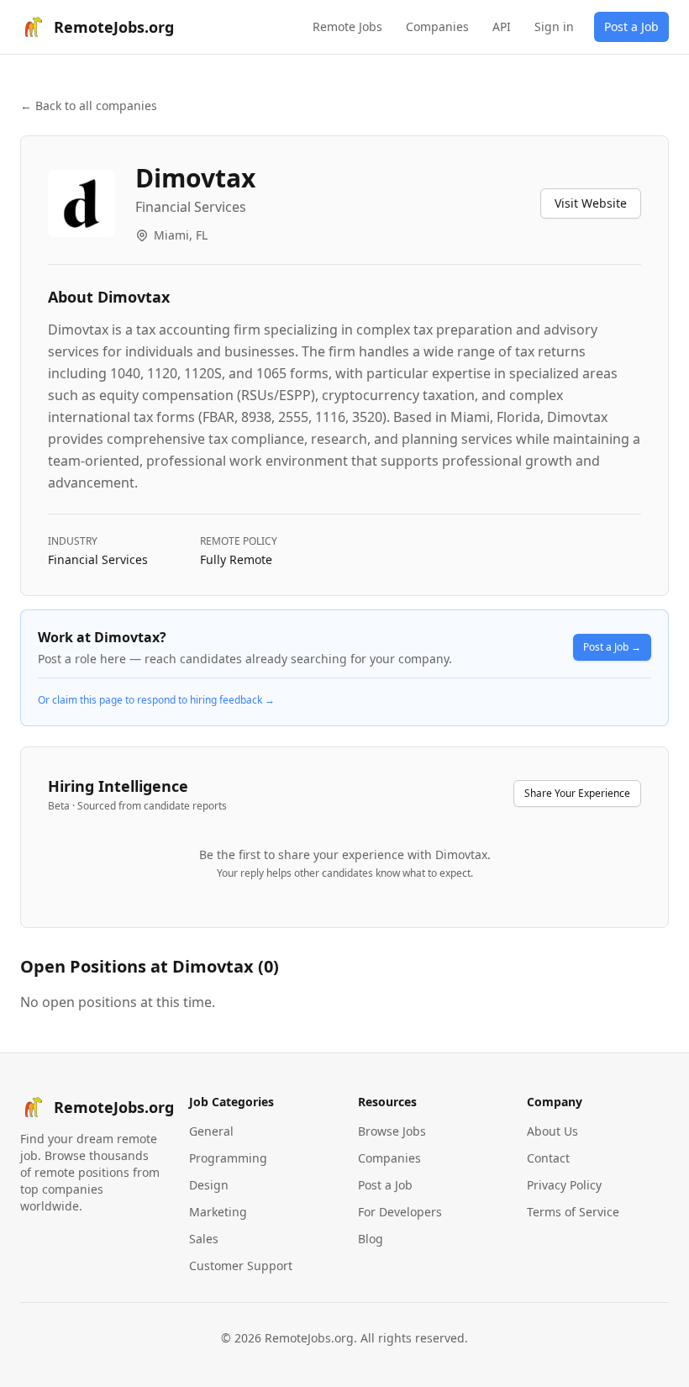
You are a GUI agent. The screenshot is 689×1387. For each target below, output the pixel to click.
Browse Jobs (392, 1131)
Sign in (554, 26)
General (211, 1131)
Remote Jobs (347, 26)
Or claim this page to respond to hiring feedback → (156, 700)
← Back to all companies (88, 105)
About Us (552, 1131)
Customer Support (240, 1266)
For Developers (400, 1212)
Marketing (218, 1212)
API (501, 26)
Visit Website (591, 203)
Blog (370, 1239)
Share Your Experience (577, 793)
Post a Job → (612, 647)
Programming (228, 1158)
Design (209, 1185)
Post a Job (631, 26)
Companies (437, 26)
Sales (203, 1239)
